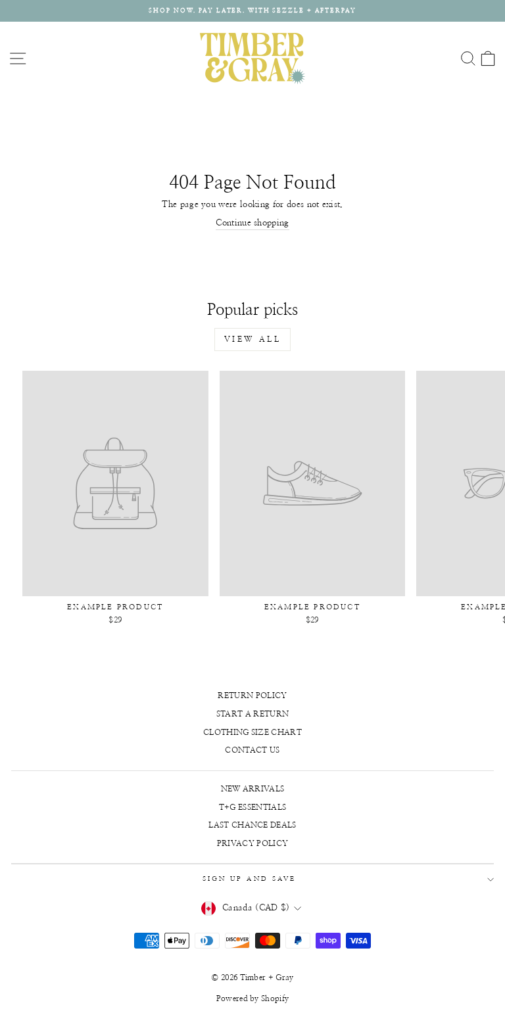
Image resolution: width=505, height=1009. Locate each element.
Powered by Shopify (252, 998)
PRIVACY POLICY (253, 843)
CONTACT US (252, 750)
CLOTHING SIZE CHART (252, 732)
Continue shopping (252, 223)
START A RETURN (252, 714)
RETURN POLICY (252, 695)
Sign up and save (249, 879)
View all (252, 339)
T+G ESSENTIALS (253, 807)
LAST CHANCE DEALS (252, 825)
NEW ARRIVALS (253, 789)
